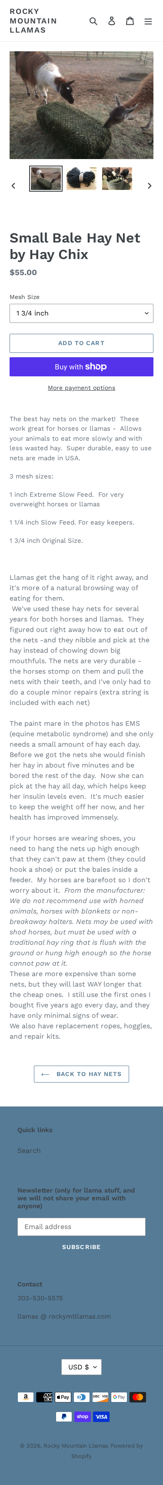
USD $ (78, 1367)
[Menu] (148, 20)
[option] (46, 178)
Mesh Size (25, 296)
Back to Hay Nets (88, 1073)
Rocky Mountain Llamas (33, 20)
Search (29, 1150)
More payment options (81, 387)
